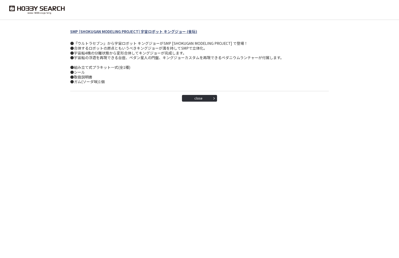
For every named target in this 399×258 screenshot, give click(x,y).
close (198, 98)
